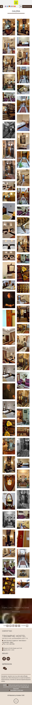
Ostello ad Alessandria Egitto (15, 638)
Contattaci (7, 631)
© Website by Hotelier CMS (16, 695)
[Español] (15, 6)
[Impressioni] (5, 669)
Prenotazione (27, 6)
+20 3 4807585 (10, 644)
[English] (5, 6)
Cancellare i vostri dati (16, 690)
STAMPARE (23, 625)
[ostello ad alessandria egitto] (16, 2)
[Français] (11, 6)
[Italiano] (13, 6)
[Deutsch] (9, 6)
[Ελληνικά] (7, 6)
